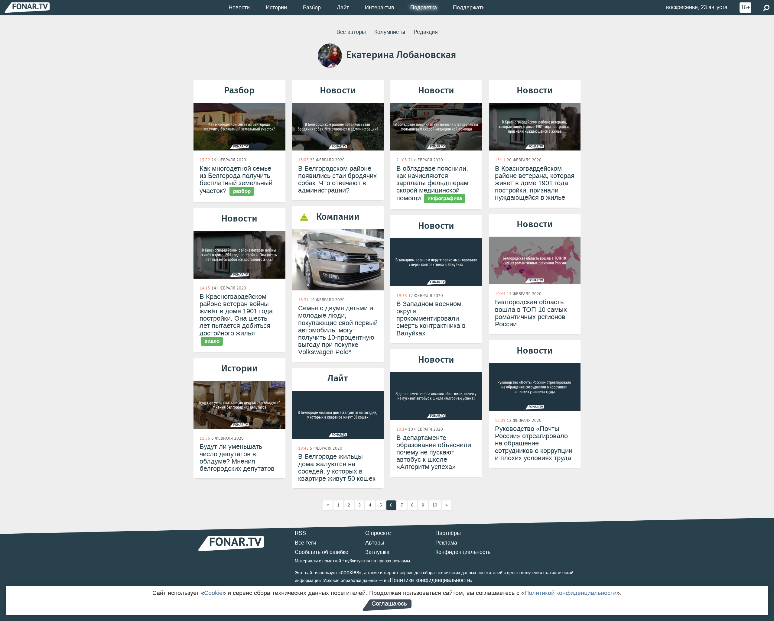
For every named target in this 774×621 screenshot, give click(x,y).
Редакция (426, 32)
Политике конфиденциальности (430, 580)
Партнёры (448, 533)
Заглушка (377, 552)
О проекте (378, 533)
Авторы (374, 542)
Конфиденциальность (462, 552)
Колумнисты (389, 32)
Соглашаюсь (389, 603)
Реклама (446, 542)
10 (434, 505)
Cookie (213, 593)
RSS (300, 533)
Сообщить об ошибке (321, 552)
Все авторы (351, 32)
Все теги (305, 542)
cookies (350, 572)
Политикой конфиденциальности (570, 593)
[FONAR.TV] (27, 7)
